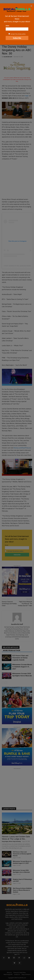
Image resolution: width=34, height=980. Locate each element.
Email (7, 26)
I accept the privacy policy (18, 34)
